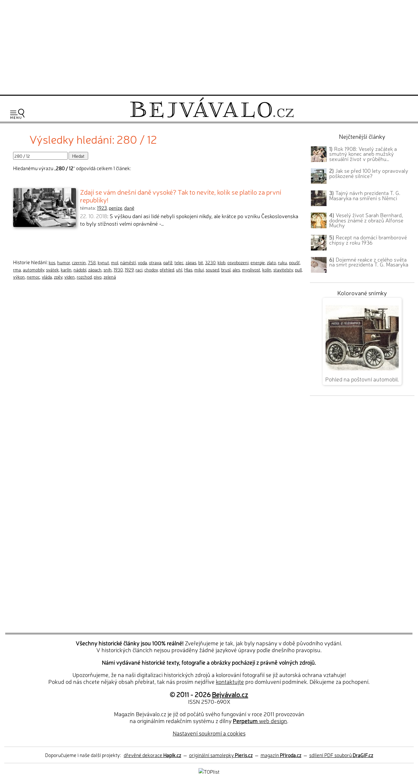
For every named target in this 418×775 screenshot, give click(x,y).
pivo (98, 277)
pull (298, 269)
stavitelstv (283, 269)
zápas (190, 262)
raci (139, 269)
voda (142, 262)
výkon (19, 277)
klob (221, 262)
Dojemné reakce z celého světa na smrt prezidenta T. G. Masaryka (368, 262)
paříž (167, 262)
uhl (179, 269)
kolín (266, 269)
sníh (108, 269)
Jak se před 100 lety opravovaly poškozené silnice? (368, 173)
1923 (102, 207)
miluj (199, 269)
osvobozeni (238, 262)
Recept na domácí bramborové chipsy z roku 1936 (368, 240)
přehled (167, 269)
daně (129, 207)
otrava (155, 262)
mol (114, 262)
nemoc (33, 277)
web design (260, 720)
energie (257, 262)
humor (63, 262)
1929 (129, 269)
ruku (282, 262)
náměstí (128, 262)
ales (236, 269)
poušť (294, 262)
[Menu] (17, 113)
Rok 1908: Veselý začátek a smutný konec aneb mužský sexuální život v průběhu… (363, 154)
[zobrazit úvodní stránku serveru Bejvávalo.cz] (212, 116)
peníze (115, 207)
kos (52, 262)
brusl (226, 269)
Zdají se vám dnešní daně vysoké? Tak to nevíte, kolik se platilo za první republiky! (180, 195)
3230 (210, 262)
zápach (95, 269)
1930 (118, 269)
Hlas (188, 269)
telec (179, 262)
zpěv (58, 277)
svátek (52, 269)
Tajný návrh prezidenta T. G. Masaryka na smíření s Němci (364, 195)
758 (92, 262)
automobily (33, 269)
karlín (66, 269)
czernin (79, 262)
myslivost (251, 269)
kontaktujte (230, 681)
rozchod (84, 277)
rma (17, 269)
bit (200, 262)
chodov (151, 269)
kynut (103, 262)
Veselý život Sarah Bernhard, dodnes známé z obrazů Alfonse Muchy (366, 220)
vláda (47, 277)
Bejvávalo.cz (230, 694)
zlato (271, 262)
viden (69, 277)
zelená (110, 277)
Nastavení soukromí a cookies (209, 733)
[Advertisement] (209, 46)
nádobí (79, 269)
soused (212, 269)
